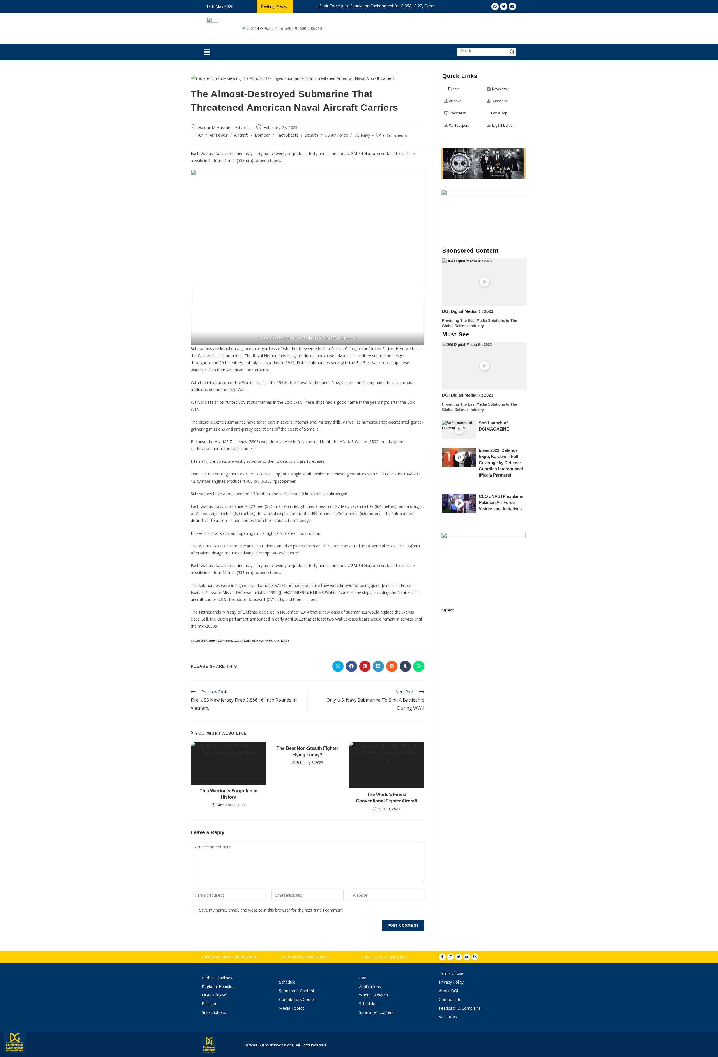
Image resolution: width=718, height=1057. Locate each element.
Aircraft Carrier (216, 640)
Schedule (287, 982)
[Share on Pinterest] (364, 666)
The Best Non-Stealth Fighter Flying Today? (307, 751)
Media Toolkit (291, 1008)
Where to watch (373, 995)
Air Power (219, 135)
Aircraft (241, 135)
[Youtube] (466, 957)
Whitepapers (459, 125)
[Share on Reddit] (391, 666)
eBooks (455, 101)
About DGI (448, 990)
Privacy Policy (451, 982)
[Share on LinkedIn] (378, 666)
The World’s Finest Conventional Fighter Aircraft (386, 797)
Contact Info (450, 999)
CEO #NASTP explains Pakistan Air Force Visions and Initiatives (501, 502)
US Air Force (336, 135)
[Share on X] (338, 666)
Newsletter (500, 89)
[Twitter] (458, 957)
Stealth (311, 135)
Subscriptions (214, 1012)
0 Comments (395, 135)
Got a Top (498, 113)
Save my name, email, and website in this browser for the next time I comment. (271, 910)
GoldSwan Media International (229, 956)
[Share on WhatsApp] (418, 666)
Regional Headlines (219, 986)
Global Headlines (217, 977)
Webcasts (458, 113)
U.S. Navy (281, 640)
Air (200, 135)
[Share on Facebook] (351, 666)
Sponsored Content (296, 990)
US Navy (362, 135)
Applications (370, 986)
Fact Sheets (287, 135)
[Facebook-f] (442, 957)
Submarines (262, 640)
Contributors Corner (297, 999)
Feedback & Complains (460, 1008)
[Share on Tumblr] (405, 666)
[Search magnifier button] (512, 52)
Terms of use (451, 973)
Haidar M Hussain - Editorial (224, 127)
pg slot (447, 610)
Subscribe (499, 101)
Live (362, 977)
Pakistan (209, 1003)
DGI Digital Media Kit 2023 (467, 311)
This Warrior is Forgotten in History (228, 793)
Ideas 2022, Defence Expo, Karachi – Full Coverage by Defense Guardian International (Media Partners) (501, 462)
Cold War (242, 640)
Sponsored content (376, 1012)
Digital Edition (503, 125)
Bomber (262, 135)
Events (454, 89)
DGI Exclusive (214, 995)
